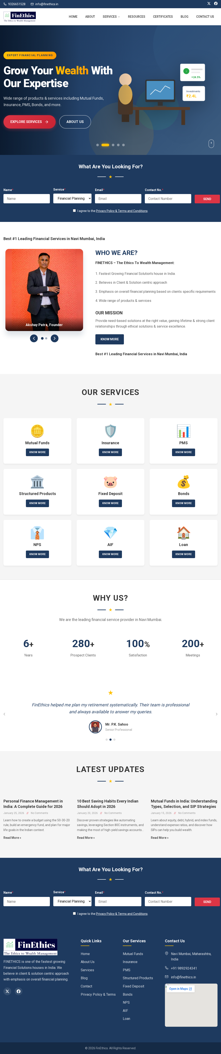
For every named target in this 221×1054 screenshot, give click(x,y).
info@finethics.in (46, 4)
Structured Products (138, 978)
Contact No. (154, 190)
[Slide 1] (42, 338)
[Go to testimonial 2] (110, 740)
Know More (110, 339)
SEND (207, 199)
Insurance (130, 962)
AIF (125, 1011)
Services (87, 970)
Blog (84, 978)
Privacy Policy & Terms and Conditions (122, 211)
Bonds (128, 994)
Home (85, 954)
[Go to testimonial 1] (107, 740)
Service (59, 189)
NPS (126, 1002)
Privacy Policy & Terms (98, 994)
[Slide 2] (46, 338)
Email (99, 190)
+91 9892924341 (184, 968)
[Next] (54, 338)
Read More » (12, 837)
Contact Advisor (80, 122)
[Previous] (34, 338)
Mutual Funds (133, 954)
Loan (126, 1019)
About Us (88, 962)
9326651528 (16, 4)
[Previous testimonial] (4, 714)
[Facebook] (216, 4)
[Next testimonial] (216, 714)
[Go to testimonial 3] (114, 740)
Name (8, 190)
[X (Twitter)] (209, 4)
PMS (126, 970)
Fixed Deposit (133, 986)
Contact (86, 986)
